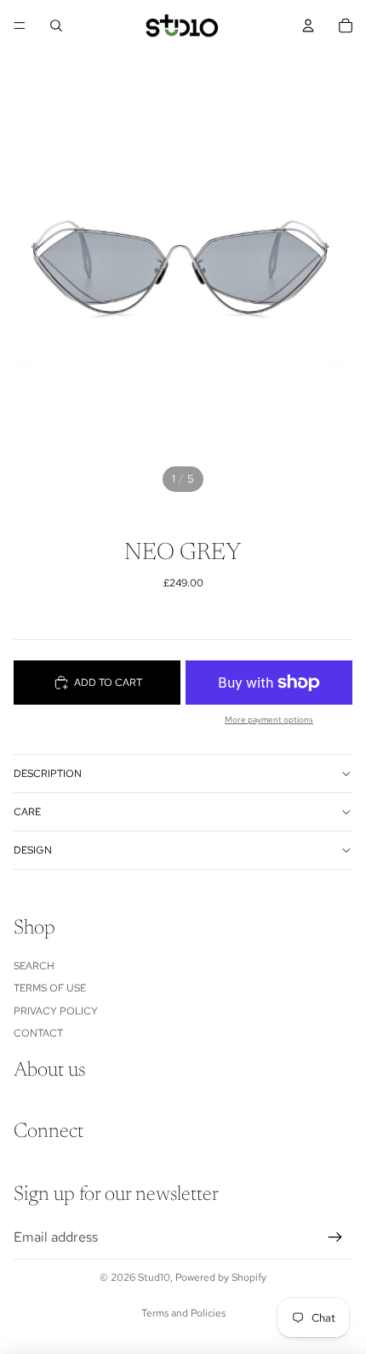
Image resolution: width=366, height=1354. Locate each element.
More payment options (269, 719)
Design (33, 850)
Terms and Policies (183, 1313)
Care (27, 812)
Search (34, 966)
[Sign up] (335, 1237)
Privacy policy (56, 1011)
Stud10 (154, 1277)
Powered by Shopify (220, 1277)
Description (48, 773)
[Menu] (19, 25)
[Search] (56, 25)
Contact (38, 1033)
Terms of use (50, 988)
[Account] (308, 25)
